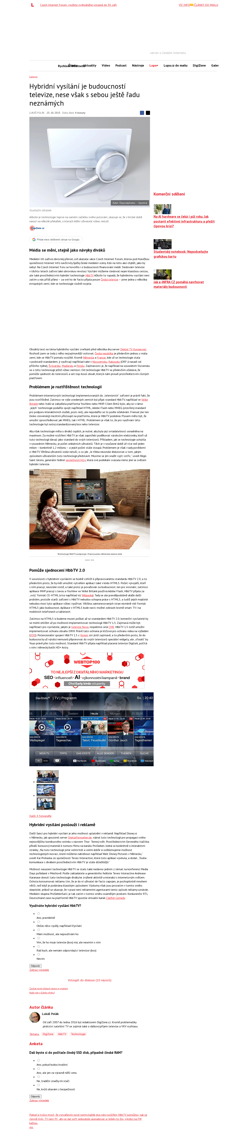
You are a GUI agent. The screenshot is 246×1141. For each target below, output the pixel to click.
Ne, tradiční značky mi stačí (53, 1081)
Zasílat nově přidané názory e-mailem (48, 988)
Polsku (80, 366)
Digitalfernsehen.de (80, 837)
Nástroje (138, 65)
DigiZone (199, 65)
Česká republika (104, 353)
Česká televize (109, 279)
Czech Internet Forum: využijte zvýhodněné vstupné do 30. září (78, 5)
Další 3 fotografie (40, 816)
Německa (88, 357)
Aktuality (89, 65)
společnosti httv (76, 460)
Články (73, 65)
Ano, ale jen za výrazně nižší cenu (57, 1072)
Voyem (84, 635)
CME (111, 627)
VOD (33, 635)
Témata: (34, 1034)
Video (106, 65)
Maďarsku (67, 366)
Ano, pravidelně (46, 917)
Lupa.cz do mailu (175, 65)
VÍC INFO (184, 5)
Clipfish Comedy (115, 898)
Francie (101, 357)
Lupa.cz (33, 76)
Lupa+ (153, 65)
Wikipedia (87, 595)
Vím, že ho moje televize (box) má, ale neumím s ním (69, 942)
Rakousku (114, 361)
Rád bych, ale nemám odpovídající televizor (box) (66, 950)
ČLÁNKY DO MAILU (205, 5)
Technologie (78, 1034)
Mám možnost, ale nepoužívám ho (58, 934)
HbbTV (89, 275)
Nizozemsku (99, 361)
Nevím (41, 958)
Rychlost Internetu (62, 66)
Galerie (216, 65)
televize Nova (79, 627)
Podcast (121, 65)
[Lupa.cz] (33, 5)
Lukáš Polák (36, 112)
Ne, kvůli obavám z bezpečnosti (56, 1089)
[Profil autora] (34, 1017)
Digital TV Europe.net (133, 349)
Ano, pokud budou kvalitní (52, 1064)
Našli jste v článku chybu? (42, 992)
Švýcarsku (55, 366)
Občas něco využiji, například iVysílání (59, 926)
